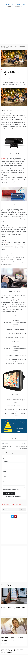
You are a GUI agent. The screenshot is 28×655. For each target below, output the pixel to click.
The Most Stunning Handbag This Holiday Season (6, 446)
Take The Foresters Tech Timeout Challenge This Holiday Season (21, 446)
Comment (6, 461)
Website (5, 482)
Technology (3, 69)
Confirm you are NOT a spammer (12, 496)
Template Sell (8, 652)
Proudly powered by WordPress (9, 650)
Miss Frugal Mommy (14, 4)
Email (4, 476)
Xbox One (3, 158)
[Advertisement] (14, 25)
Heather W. (12, 78)
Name (5, 471)
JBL (5, 242)
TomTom (6, 306)
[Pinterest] (15, 516)
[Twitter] (12, 516)
